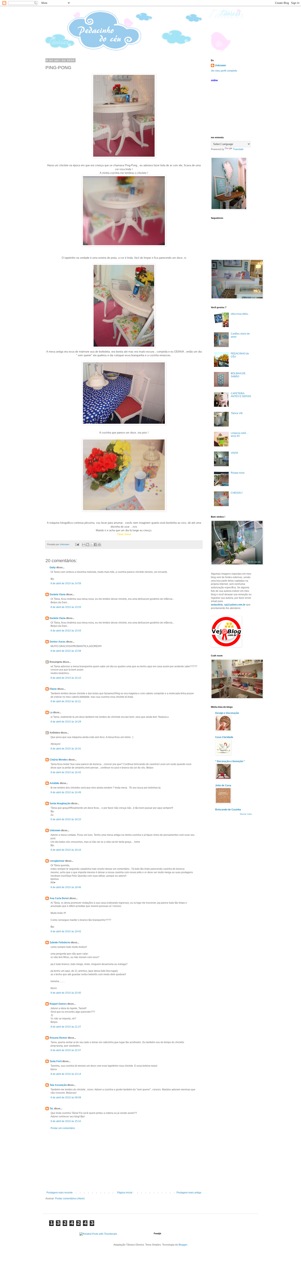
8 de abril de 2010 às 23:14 (66, 1074)
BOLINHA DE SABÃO (238, 375)
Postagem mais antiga (189, 1192)
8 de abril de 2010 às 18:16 (66, 849)
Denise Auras (58, 641)
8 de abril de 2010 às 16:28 (66, 721)
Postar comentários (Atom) (70, 1198)
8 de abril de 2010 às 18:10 (66, 819)
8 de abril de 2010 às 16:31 (66, 748)
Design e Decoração (227, 713)
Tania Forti (56, 1061)
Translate (238, 149)
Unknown (55, 830)
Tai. (51, 1108)
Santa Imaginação (60, 803)
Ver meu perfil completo (224, 70)
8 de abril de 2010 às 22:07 (66, 1050)
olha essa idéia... (240, 313)
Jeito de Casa (223, 785)
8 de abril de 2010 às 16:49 (66, 792)
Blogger (183, 1244)
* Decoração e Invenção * (230, 761)
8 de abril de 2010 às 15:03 (66, 607)
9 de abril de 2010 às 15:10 (66, 1121)
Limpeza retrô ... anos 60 (240, 434)
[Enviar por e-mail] (84, 545)
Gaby (53, 567)
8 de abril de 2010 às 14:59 (66, 583)
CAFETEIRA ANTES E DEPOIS (241, 395)
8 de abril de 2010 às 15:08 (66, 650)
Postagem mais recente (59, 1192)
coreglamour (57, 860)
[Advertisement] (124, 1160)
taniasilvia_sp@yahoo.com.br (228, 604)
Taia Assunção (58, 1085)
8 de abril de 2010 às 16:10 (66, 677)
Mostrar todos (246, 814)
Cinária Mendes (59, 759)
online (214, 80)
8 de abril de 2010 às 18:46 (66, 887)
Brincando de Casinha (228, 809)
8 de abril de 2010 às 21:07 (66, 1026)
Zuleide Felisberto (60, 942)
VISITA (234, 453)
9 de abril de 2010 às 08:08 (66, 1097)
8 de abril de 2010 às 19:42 (66, 931)
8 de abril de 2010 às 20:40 (66, 992)
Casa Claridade (224, 737)
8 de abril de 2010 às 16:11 (66, 701)
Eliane (53, 688)
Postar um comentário (63, 1128)
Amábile (54, 783)
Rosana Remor (58, 1037)
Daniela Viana (58, 594)
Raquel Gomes (58, 1003)
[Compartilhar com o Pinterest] (99, 545)
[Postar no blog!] (88, 545)
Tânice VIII (236, 413)
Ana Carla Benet (59, 898)
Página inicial (124, 1192)
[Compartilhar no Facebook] (95, 545)
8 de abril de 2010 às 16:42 (66, 772)
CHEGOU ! (237, 492)
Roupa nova (237, 472)
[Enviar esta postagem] (77, 544)
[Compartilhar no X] (91, 545)
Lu (51, 712)
